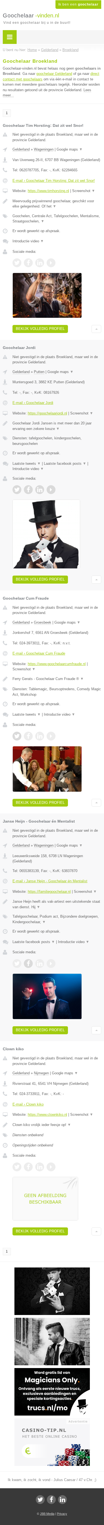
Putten (39, 372)
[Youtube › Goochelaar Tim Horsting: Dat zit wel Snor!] (51, 262)
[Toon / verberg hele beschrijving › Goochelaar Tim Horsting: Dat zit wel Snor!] (56, 203)
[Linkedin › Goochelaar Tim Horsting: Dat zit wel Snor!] (39, 262)
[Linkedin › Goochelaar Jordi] (39, 489)
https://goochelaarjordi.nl (47, 413)
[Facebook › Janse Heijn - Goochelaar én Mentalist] (28, 963)
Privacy (62, 1513)
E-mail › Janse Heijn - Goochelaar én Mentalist (49, 881)
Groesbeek (42, 622)
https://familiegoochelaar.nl (49, 891)
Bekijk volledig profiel (40, 329)
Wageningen (44, 149)
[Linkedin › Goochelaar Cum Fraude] (39, 736)
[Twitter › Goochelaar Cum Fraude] (16, 736)
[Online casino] (52, 1421)
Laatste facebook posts (65, 463)
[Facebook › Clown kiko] (28, 1166)
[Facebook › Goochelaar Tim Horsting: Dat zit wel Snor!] (28, 262)
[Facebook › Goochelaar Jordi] (28, 489)
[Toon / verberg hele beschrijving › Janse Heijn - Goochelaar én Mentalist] (56, 904)
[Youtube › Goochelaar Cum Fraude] (51, 736)
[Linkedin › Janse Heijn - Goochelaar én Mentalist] (39, 963)
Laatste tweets (26, 463)
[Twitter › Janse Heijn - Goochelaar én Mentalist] (16, 963)
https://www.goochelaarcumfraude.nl (57, 664)
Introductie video (28, 241)
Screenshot (83, 191)
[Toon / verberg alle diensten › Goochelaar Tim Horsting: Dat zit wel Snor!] (56, 218)
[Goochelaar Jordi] (52, 1270)
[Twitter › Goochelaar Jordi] (16, 489)
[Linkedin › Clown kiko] (39, 1166)
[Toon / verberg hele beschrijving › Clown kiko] (56, 1125)
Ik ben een (78, 4)
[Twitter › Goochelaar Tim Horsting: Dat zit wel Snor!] (16, 262)
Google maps (70, 149)
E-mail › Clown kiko (28, 1104)
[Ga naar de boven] (96, 329)
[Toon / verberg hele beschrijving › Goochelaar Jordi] (56, 426)
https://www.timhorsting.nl (48, 191)
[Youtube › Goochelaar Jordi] (51, 489)
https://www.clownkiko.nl (47, 1114)
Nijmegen (41, 1073)
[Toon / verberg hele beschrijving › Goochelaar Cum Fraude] (56, 679)
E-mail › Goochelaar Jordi (32, 403)
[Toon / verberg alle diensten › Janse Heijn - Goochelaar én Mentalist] (56, 919)
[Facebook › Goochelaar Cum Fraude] (28, 736)
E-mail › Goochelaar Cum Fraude (38, 653)
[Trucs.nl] (52, 1370)
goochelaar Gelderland (54, 74)
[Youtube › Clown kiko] (51, 1166)
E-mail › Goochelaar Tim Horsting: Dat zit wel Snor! (53, 181)
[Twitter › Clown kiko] (16, 1166)
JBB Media (47, 1513)
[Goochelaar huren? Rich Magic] (52, 1320)
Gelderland (21, 149)
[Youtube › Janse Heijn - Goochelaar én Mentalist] (51, 963)
